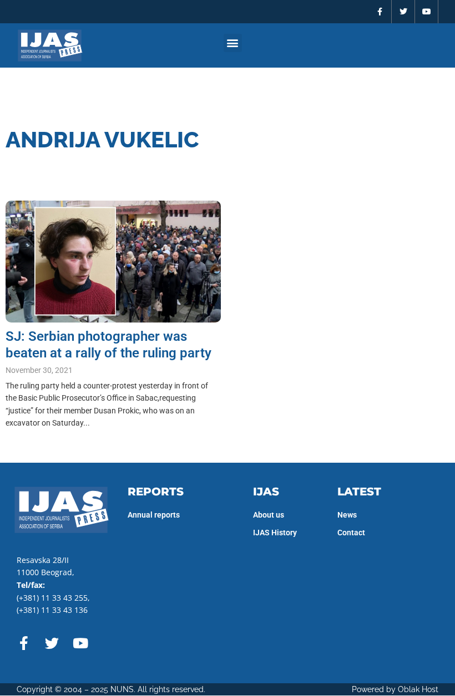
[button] (233, 43)
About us (268, 514)
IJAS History (275, 532)
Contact (351, 532)
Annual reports (154, 514)
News (347, 514)
